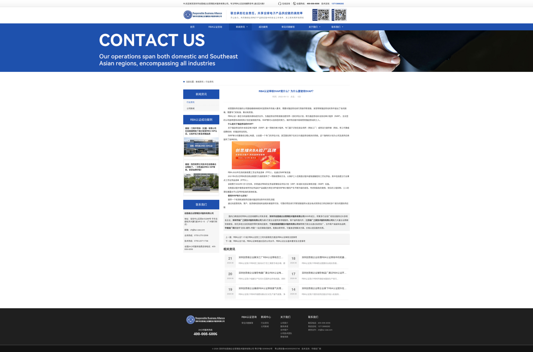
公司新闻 (190, 108)
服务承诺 (284, 326)
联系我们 (335, 26)
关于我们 (313, 26)
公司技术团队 (286, 333)
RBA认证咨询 (215, 26)
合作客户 (284, 329)
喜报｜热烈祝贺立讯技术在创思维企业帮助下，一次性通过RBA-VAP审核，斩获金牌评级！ (200, 167)
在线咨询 (286, 3)
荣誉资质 (284, 336)
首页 (192, 26)
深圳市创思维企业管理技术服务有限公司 (236, 348)
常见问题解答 (288, 26)
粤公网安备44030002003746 (287, 348)
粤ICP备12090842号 (263, 348)
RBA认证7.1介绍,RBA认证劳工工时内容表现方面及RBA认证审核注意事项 (265, 237)
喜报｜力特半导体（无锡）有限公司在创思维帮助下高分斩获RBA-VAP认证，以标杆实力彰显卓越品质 (201, 131)
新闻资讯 (240, 26)
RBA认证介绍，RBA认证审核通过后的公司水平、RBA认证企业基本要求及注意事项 (269, 241)
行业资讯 (209, 81)
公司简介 (284, 322)
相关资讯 (229, 249)
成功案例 (263, 26)
